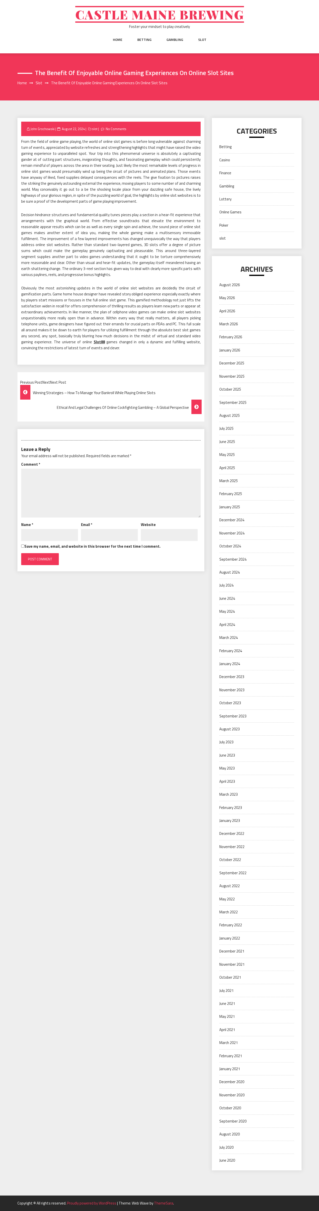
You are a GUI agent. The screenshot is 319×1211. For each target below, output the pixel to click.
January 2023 (229, 820)
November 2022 (231, 847)
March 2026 (228, 324)
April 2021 (227, 1030)
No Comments (116, 128)
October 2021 (230, 977)
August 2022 (229, 886)
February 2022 (230, 925)
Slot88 (99, 342)
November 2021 (231, 964)
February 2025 (230, 494)
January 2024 (229, 664)
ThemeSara (163, 1203)
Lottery (225, 199)
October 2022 (230, 860)
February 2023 (230, 807)
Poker (223, 225)
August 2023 (229, 729)
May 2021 (227, 1016)
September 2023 (232, 716)
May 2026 (227, 298)
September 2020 (232, 1121)
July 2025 (226, 428)
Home (117, 39)
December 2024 (231, 520)
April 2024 (227, 624)
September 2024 (232, 559)
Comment (30, 464)
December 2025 (231, 363)
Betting (144, 39)
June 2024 (227, 598)
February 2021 (230, 1056)
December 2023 (231, 677)
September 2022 (232, 873)
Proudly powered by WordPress (92, 1203)
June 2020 (227, 1160)
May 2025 (227, 454)
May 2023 (227, 768)
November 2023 (231, 690)
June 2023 (227, 755)
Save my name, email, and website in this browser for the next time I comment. (92, 546)
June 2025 (227, 441)
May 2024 (227, 611)
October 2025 (230, 389)
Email (86, 524)
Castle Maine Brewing (159, 14)
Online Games (230, 212)
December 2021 (231, 951)
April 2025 (227, 468)
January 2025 (229, 507)
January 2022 (229, 938)
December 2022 (231, 833)
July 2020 (226, 1147)
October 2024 (230, 546)
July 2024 (226, 585)
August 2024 (229, 572)
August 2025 (229, 415)
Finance (225, 173)
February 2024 (230, 651)
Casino (224, 160)
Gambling (174, 39)
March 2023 (228, 794)
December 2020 (231, 1082)
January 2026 (229, 350)
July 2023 (226, 742)
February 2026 (230, 337)
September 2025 (232, 402)
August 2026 (229, 285)
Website (148, 524)
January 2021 (229, 1069)
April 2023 (227, 781)
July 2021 (226, 990)
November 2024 (231, 533)
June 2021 (227, 1003)
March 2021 (228, 1042)
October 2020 (230, 1108)
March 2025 (228, 481)
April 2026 (227, 311)
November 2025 (231, 376)
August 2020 (229, 1134)
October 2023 (230, 703)
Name (27, 524)
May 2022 (227, 899)
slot (202, 39)
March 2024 (228, 637)
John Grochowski (42, 128)
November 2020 (231, 1095)
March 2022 (228, 912)
